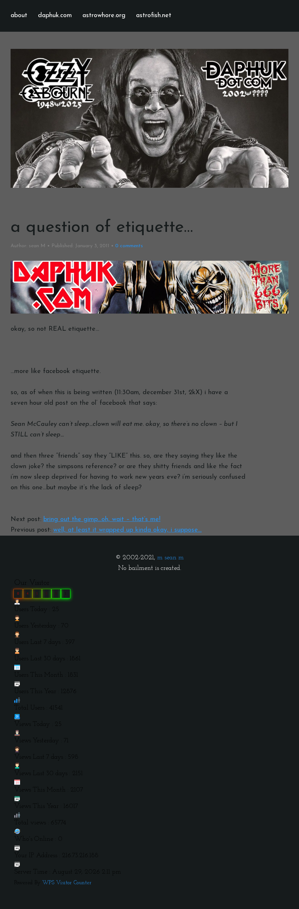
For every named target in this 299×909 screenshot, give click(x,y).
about (19, 15)
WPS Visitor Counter (67, 883)
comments (129, 246)
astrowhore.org (103, 15)
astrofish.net (153, 15)
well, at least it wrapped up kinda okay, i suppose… (127, 530)
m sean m (170, 558)
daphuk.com (55, 15)
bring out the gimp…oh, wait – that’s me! (101, 519)
